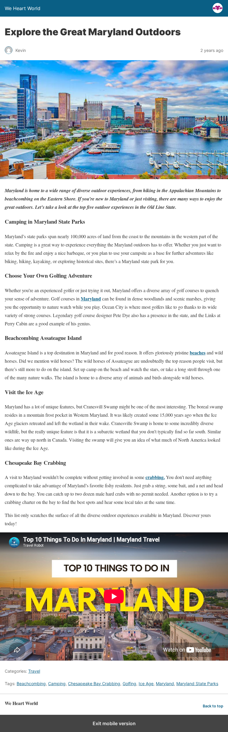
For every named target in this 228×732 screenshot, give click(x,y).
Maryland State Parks (197, 683)
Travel (34, 671)
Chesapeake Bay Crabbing (94, 683)
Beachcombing (31, 683)
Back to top (213, 706)
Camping (57, 683)
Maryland (165, 683)
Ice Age (146, 683)
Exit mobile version (114, 723)
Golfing (129, 683)
